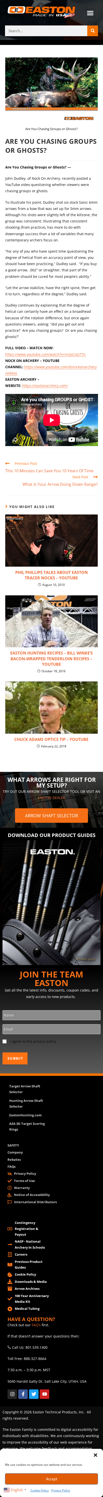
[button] (95, 1455)
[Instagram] (12, 1394)
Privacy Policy (60, 1490)
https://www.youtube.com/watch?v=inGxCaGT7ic (45, 354)
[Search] (92, 30)
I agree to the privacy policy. (33, 1041)
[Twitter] (33, 1394)
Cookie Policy (39, 1490)
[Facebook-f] (23, 1394)
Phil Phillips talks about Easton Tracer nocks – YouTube (51, 575)
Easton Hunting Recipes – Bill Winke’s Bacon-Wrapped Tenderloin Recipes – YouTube (51, 658)
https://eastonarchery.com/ (45, 385)
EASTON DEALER (51, 797)
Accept (51, 1478)
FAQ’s (36, 1325)
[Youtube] (44, 1394)
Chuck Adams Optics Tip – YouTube (51, 739)
